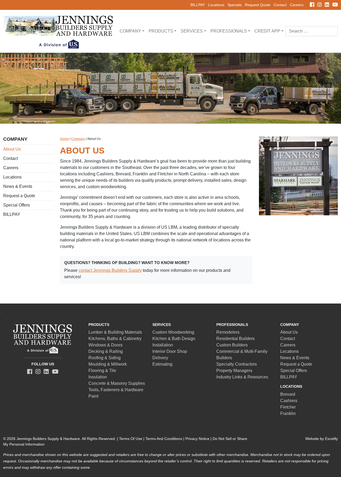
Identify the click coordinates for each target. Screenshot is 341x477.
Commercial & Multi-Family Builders (241, 354)
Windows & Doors (105, 345)
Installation (162, 345)
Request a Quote (19, 195)
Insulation (97, 377)
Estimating (162, 364)
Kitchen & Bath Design (173, 338)
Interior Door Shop (169, 351)
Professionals (228, 31)
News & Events (17, 186)
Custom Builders (232, 345)
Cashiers (288, 400)
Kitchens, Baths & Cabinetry (114, 338)
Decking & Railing (105, 351)
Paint (93, 396)
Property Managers (234, 370)
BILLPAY (197, 5)
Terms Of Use (130, 438)
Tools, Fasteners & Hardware (115, 389)
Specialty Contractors (236, 364)
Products (161, 31)
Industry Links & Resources (242, 377)
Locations (216, 5)
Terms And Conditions (163, 438)
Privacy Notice (197, 438)
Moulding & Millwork (107, 364)
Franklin (288, 413)
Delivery (160, 357)
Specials (235, 5)
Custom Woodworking (173, 332)
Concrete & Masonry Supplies (116, 383)
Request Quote (257, 5)
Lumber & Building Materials (115, 332)
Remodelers (227, 332)
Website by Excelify (321, 438)
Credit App (267, 31)
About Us (12, 149)
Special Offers (16, 205)
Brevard (287, 394)
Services (192, 31)
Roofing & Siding (104, 357)
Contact (280, 5)
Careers (296, 5)
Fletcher (288, 407)
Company (130, 31)
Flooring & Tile (102, 370)
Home (64, 139)
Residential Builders (235, 338)
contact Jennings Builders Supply (110, 270)
